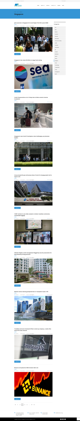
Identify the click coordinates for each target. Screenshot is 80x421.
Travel (56, 69)
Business (56, 31)
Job (55, 49)
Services (47, 5)
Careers (58, 5)
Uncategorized (57, 71)
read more (17, 54)
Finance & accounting (58, 40)
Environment (57, 38)
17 (31, 404)
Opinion (56, 56)
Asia (55, 27)
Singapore (56, 60)
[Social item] (64, 1)
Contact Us (53, 5)
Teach (56, 62)
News (63, 5)
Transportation (57, 67)
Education (56, 36)
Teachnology (57, 65)
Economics (56, 34)
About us (42, 5)
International (57, 47)
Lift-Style (56, 51)
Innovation (56, 45)
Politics (56, 58)
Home (38, 5)
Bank (55, 29)
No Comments (50, 25)
